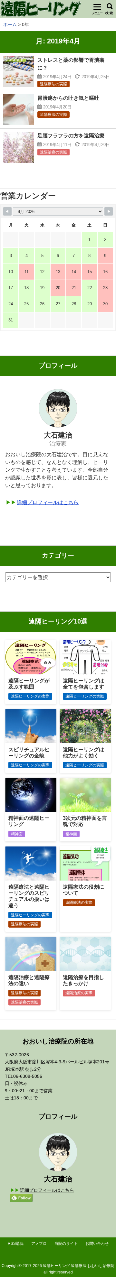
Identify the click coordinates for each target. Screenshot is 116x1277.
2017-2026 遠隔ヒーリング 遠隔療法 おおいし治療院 (68, 1265)
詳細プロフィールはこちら (48, 502)
